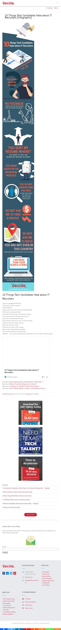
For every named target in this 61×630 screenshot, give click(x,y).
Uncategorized (28, 394)
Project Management (30, 602)
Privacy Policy (36, 623)
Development (28, 605)
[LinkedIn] (7, 573)
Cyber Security (28, 608)
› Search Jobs (45, 574)
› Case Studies (6, 605)
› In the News (45, 585)
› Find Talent (45, 572)
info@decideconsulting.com (32, 581)
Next (55, 8)
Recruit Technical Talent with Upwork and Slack (17, 492)
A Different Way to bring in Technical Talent (16, 500)
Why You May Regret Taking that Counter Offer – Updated (20, 503)
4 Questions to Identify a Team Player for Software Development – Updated (26, 488)
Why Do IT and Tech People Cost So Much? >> (23, 384)
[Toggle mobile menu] (58, 2)
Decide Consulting (8, 394)
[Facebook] (3, 573)
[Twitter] (11, 573)
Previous (50, 8)
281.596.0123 (29, 577)
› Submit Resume (46, 578)
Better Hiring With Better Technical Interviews (17, 496)
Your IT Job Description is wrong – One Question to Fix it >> (28, 388)
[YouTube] (14, 573)
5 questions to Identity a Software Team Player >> (25, 386)
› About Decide (46, 576)
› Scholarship (45, 583)
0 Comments (36, 394)
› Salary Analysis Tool (47, 581)
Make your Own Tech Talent (11, 507)
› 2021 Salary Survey (8, 599)
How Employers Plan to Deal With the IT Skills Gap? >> (26, 382)
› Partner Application (8, 607)
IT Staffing (28, 599)
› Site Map (5, 610)
